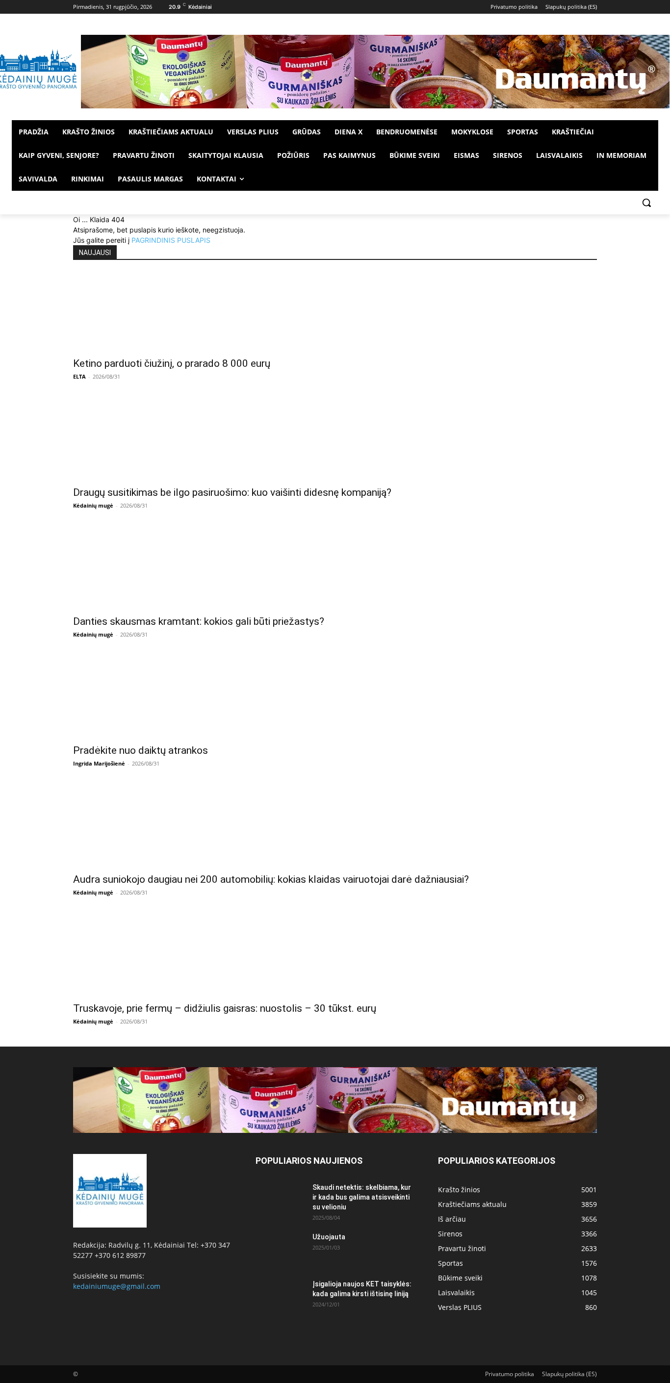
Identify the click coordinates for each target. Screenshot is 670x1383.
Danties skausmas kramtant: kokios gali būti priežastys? (198, 621)
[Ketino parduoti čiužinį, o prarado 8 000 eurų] (335, 312)
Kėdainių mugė (93, 505)
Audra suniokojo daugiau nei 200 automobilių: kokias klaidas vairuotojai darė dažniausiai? (271, 879)
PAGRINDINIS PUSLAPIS (170, 240)
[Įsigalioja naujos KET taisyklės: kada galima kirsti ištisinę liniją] (280, 1296)
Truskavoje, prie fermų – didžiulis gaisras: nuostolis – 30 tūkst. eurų (224, 1008)
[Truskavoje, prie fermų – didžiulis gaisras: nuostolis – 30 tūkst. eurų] (335, 957)
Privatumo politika (509, 1374)
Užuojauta (328, 1237)
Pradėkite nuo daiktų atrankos (140, 750)
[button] (646, 202)
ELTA (79, 376)
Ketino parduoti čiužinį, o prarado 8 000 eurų (171, 363)
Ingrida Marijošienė (99, 763)
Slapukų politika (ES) (569, 1374)
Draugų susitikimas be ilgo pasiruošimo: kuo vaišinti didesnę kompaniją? (232, 492)
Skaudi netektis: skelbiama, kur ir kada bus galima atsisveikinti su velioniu (361, 1197)
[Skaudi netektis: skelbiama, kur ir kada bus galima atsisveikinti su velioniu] (280, 1199)
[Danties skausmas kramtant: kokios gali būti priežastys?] (335, 570)
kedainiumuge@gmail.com (116, 1286)
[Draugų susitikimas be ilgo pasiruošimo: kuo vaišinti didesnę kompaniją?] (335, 441)
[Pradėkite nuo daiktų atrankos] (335, 699)
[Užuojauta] (280, 1249)
